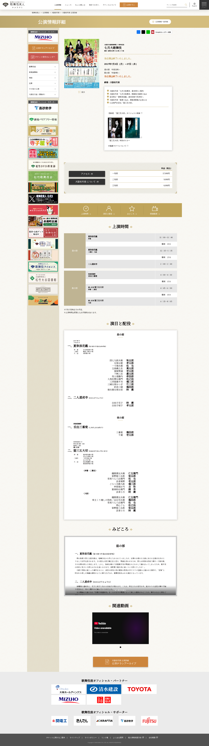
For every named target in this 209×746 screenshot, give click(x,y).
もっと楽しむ (80, 5)
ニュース (68, 5)
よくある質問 (118, 738)
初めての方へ (94, 5)
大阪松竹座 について (85, 181)
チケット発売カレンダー (45, 57)
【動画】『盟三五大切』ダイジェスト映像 (124, 113)
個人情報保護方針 (135, 738)
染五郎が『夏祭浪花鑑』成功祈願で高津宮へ (127, 97)
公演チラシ (130, 5)
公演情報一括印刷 (161, 22)
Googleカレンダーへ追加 (163, 32)
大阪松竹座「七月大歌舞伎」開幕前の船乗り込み (128, 94)
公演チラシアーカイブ (45, 48)
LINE (148, 32)
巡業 (30, 83)
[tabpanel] (120, 628)
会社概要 (152, 738)
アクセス (85, 174)
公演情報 (57, 5)
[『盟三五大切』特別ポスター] (116, 138)
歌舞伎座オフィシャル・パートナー (43, 32)
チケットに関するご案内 (55, 738)
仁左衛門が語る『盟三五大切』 (121, 103)
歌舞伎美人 (36, 13)
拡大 (83, 92)
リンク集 (104, 738)
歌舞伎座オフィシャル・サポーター (43, 102)
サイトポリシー (91, 738)
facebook (138, 32)
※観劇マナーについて (117, 146)
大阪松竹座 (56, 13)
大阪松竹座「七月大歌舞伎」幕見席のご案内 (127, 91)
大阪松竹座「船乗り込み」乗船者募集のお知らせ (128, 100)
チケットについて (109, 5)
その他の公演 (34, 89)
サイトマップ (75, 738)
